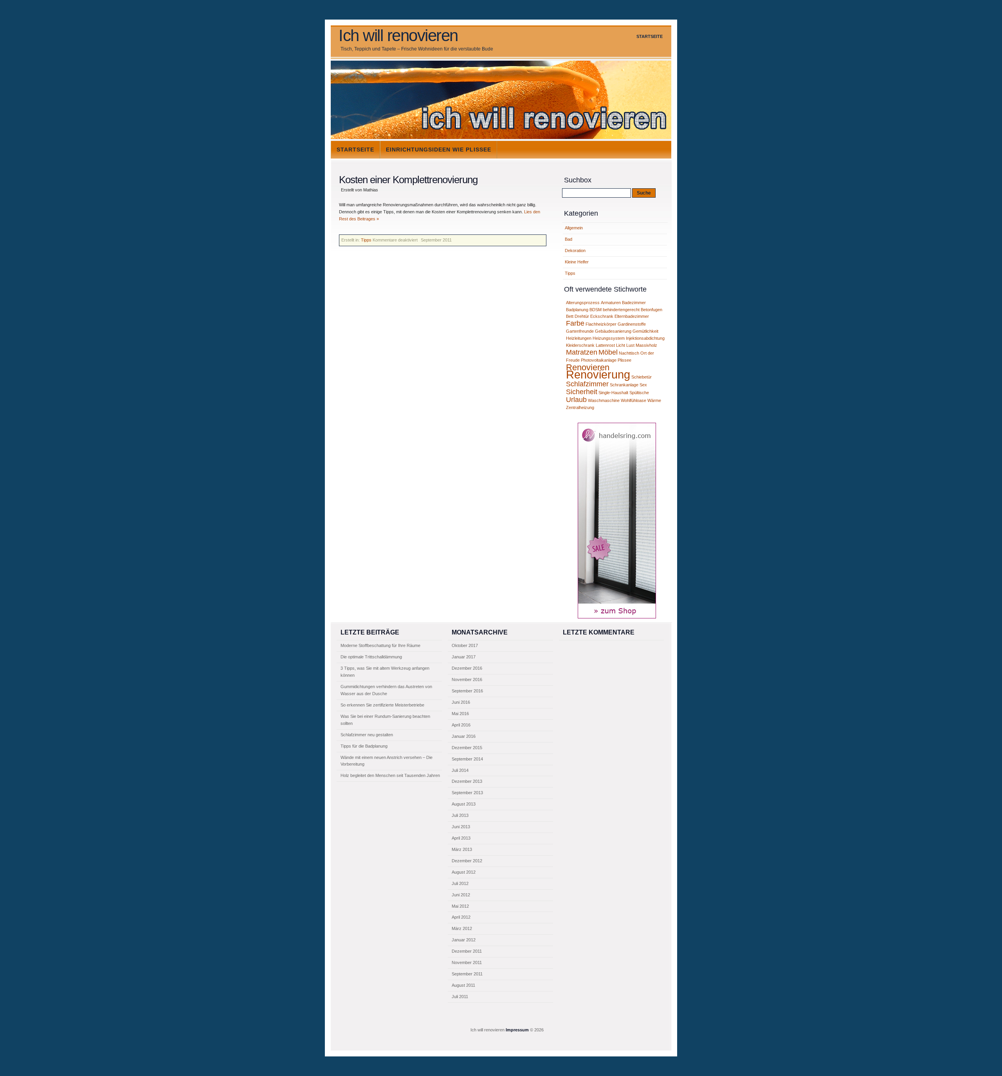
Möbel (608, 352)
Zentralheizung (580, 407)
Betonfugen (651, 309)
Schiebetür (641, 377)
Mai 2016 (460, 713)
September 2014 (467, 759)
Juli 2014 (460, 770)
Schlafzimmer (587, 384)
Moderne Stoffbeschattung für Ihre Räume (380, 645)
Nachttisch (629, 353)
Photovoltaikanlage (598, 360)
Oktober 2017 (465, 645)
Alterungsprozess (583, 302)
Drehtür (582, 316)
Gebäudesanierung (613, 331)
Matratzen (581, 352)
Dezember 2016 (467, 668)
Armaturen (611, 302)
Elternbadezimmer (632, 316)
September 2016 (467, 690)
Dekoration (575, 250)
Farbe (575, 323)
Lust (630, 345)
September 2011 (467, 973)
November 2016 (467, 679)
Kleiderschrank (580, 345)
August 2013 (464, 804)
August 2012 (464, 872)
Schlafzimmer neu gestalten (367, 734)
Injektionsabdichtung (645, 338)
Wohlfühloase (633, 400)
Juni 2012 (461, 894)
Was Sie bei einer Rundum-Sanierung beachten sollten (385, 720)
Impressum (517, 1029)
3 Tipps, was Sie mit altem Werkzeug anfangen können (385, 672)
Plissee (624, 360)
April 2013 (461, 838)
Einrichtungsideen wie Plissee (438, 149)
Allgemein (574, 227)
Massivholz (646, 345)
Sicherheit (581, 392)
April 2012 (461, 917)
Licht (620, 345)
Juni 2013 (461, 826)
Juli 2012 (460, 883)
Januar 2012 (464, 939)
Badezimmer (634, 302)
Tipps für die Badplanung (364, 746)
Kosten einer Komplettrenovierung (408, 179)
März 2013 (462, 849)
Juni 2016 (461, 702)
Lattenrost (605, 345)
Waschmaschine (604, 400)
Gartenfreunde (580, 331)
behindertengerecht (621, 309)
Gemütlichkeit (645, 331)
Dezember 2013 (467, 781)
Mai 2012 (460, 906)
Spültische (639, 392)
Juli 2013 (460, 815)
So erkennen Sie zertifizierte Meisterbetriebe (382, 705)
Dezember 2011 (467, 951)
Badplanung (577, 309)
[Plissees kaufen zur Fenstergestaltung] (617, 617)
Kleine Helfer (577, 262)
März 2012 (462, 928)
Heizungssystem (609, 338)
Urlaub (576, 400)
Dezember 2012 (467, 860)
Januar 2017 (464, 656)
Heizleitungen (578, 338)
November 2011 (467, 962)
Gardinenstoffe (632, 324)
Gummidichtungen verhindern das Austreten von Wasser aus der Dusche (386, 690)
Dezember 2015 (467, 747)
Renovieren (587, 367)
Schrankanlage (624, 384)
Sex (643, 384)
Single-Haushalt (613, 392)
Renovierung (598, 374)
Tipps (366, 240)
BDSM (595, 309)
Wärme (654, 400)
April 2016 (461, 725)
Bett (569, 316)
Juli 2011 (460, 996)
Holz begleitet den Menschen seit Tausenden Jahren (390, 775)
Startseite (649, 36)
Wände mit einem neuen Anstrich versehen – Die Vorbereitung (387, 761)
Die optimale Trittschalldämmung (371, 656)
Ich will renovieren (398, 35)
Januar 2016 (464, 736)
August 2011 (463, 985)
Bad (568, 239)
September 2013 (467, 792)
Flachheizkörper (601, 324)
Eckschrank (601, 316)
